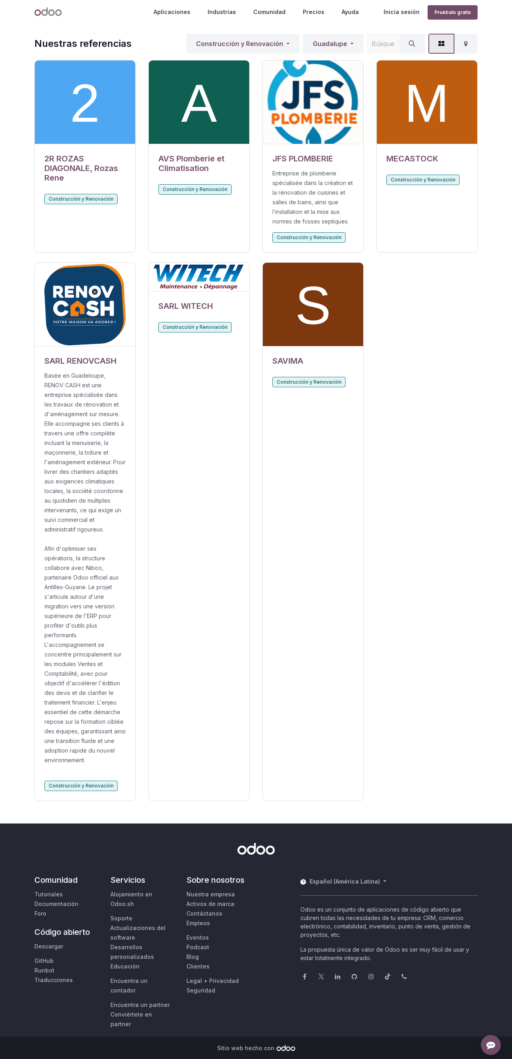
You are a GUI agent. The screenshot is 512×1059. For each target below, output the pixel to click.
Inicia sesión (402, 11)
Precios (313, 11)
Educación (125, 966)
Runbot (44, 970)
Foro (40, 913)
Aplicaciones (172, 11)
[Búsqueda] (412, 44)
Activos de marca (210, 903)
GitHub (44, 960)
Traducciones (53, 979)
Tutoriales (48, 894)
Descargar (48, 946)
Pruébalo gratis (452, 12)
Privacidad (224, 980)
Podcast (197, 947)
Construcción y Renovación (239, 44)
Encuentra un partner (140, 1004)
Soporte (121, 918)
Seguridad (200, 990)
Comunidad (269, 11)
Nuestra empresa (210, 894)
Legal (194, 980)
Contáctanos (204, 913)
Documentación (56, 903)
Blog (192, 956)
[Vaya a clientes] (85, 102)
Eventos (197, 937)
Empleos (198, 923)
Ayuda (350, 11)
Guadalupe (330, 44)
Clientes (198, 966)
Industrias (222, 11)
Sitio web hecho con (245, 1048)
